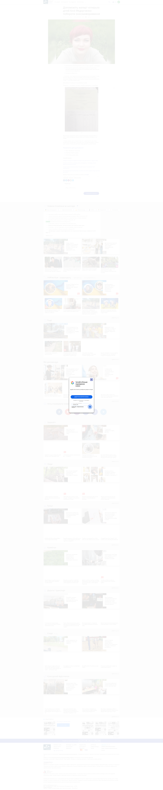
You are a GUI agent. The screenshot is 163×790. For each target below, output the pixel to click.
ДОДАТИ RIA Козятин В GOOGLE (81, 396)
